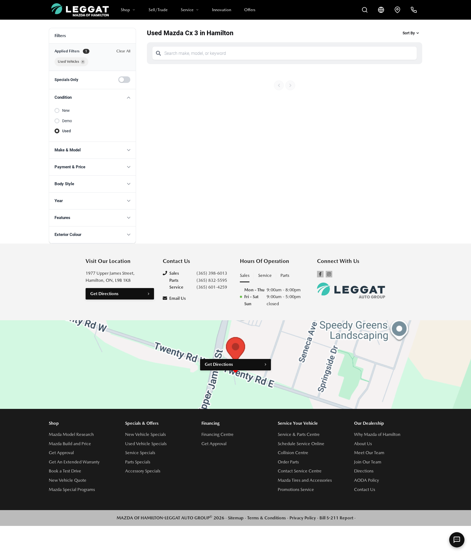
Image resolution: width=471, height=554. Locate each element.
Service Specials (140, 452)
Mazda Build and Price (70, 443)
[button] (92, 97)
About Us (363, 443)
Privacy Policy (302, 517)
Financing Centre (217, 434)
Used (66, 131)
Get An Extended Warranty (74, 462)
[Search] (158, 53)
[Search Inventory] (365, 10)
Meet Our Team (369, 452)
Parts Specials (137, 462)
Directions (363, 471)
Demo (67, 121)
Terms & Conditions (266, 517)
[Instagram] (329, 274)
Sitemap (236, 517)
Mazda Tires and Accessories (305, 480)
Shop (125, 9)
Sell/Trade (158, 9)
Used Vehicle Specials (146, 443)
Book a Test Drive (65, 471)
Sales (244, 275)
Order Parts (288, 462)
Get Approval (61, 452)
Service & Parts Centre (299, 434)
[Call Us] (414, 10)
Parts (284, 275)
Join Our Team (367, 462)
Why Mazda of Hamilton (377, 434)
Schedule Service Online (301, 443)
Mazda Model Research (71, 434)
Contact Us (364, 489)
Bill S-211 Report (336, 517)
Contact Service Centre (300, 471)
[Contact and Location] (397, 10)
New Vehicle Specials (145, 434)
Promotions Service (296, 489)
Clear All (123, 51)
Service (187, 9)
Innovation (221, 9)
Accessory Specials (142, 471)
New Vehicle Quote (67, 480)
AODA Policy (366, 480)
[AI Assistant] (456, 539)
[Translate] (381, 10)
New (66, 110)
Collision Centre (293, 452)
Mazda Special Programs (72, 489)
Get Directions (104, 293)
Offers (249, 9)
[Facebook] (320, 274)
